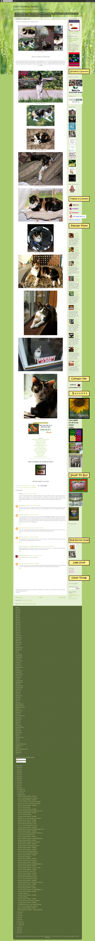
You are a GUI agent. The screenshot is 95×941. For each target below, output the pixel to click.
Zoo (16, 754)
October (20, 792)
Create (17, 664)
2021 (17, 625)
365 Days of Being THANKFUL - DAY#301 (27, 821)
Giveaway (18, 685)
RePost (17, 720)
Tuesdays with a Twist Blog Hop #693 (76, 249)
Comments (19, 761)
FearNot (17, 672)
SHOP (17, 724)
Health (17, 692)
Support (70, 13)
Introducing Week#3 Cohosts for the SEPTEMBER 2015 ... (31, 864)
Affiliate (17, 640)
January (20, 924)
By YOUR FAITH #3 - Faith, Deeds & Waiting (74, 40)
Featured (21, 487)
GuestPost (18, 689)
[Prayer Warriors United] (76, 467)
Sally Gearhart (22, 505)
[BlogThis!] (42, 485)
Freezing (17, 677)
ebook (17, 669)
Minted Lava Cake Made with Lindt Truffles (76, 350)
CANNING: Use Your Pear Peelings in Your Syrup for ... (30, 818)
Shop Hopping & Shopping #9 (24, 856)
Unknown (21, 514)
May (19, 917)
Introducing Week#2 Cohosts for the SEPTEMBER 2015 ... (31, 889)
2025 (17, 632)
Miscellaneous (27, 487)
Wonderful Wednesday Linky (40, 456)
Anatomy (17, 644)
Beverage (18, 649)
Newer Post (19, 597)
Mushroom (18, 710)
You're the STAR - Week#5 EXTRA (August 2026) (74, 595)
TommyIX (72, 936)
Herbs (17, 694)
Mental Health (19, 704)
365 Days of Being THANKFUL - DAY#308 (27, 796)
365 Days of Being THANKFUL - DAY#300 (27, 827)
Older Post (62, 597)
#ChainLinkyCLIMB (40, 443)
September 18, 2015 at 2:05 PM (46, 546)
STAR (17, 729)
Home (17, 13)
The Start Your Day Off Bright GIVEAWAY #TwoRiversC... (30, 832)
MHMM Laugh (19, 705)
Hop (16, 697)
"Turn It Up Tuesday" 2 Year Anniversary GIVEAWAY (29, 801)
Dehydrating (18, 667)
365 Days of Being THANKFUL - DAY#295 (27, 847)
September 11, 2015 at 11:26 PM (36, 527)
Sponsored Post (19, 727)
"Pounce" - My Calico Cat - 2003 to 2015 (27, 871)
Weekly (17, 750)
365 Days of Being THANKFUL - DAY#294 (27, 849)
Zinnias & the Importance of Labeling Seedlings (76, 279)
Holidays (17, 695)
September (20, 794)
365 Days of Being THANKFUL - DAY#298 (27, 836)
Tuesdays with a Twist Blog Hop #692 (76, 293)
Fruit (17, 679)
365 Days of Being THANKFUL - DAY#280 (27, 902)
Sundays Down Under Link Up (40, 449)
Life (16, 700)
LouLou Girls (40, 455)
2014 (17, 614)
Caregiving (18, 655)
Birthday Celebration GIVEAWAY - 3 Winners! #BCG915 (30, 909)
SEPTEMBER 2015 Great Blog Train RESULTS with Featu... (31, 829)
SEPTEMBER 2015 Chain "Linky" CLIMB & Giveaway (29, 904)
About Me (23, 13)
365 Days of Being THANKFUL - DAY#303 (27, 816)
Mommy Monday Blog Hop (40, 451)
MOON (17, 709)
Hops (26, 15)
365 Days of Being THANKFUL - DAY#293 (27, 854)
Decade (17, 665)
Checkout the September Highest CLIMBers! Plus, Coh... (30, 810)
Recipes (17, 719)
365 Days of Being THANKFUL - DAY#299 (27, 831)
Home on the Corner (23, 527)
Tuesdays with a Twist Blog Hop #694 (76, 321)
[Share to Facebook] (45, 485)
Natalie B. (21, 537)
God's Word (57, 13)
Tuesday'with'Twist (20, 744)
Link (16, 702)
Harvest (17, 690)
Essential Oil (18, 670)
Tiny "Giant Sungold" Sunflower (25, 814)
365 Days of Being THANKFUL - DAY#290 (27, 865)
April (19, 919)
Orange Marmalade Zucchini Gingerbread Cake (28, 845)
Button (17, 650)
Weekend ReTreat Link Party (40, 445)
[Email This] (41, 485)
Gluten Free (18, 687)
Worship (50, 13)
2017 (17, 619)
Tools (17, 740)
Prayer (29, 13)
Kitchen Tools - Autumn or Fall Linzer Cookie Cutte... (29, 803)
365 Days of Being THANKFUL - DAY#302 (27, 820)
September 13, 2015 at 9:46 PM (31, 537)
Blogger (48, 937)
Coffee (17, 662)
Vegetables (18, 745)
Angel (17, 645)
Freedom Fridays (40, 446)
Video (17, 747)
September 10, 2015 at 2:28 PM (30, 493)
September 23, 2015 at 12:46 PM (31, 563)
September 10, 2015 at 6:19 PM (33, 505)
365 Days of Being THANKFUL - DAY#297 (27, 840)
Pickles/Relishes (19, 715)
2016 (17, 617)
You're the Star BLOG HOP (39, 13)
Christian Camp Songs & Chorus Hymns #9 (27, 860)
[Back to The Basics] (76, 452)
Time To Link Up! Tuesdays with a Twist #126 (28, 906)
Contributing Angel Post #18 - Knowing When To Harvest (30, 882)
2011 (17, 609)
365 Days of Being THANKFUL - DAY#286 (27, 880)
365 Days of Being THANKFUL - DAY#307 (27, 799)
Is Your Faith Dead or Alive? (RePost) (26, 834)
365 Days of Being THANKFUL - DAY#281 (27, 898)
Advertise (64, 13)
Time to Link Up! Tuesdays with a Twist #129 (27, 825)
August (19, 912)
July (19, 913)
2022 (17, 627)
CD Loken (21, 563)
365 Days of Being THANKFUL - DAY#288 (27, 873)
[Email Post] (38, 485)
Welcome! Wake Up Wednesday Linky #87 (27, 823)
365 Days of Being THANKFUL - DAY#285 (27, 884)
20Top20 (17, 635)
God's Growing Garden (26, 6)
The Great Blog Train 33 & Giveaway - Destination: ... (29, 900)
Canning (17, 654)
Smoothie (18, 725)
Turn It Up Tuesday (40, 454)
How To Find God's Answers (24, 807)
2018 (17, 620)
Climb (17, 659)
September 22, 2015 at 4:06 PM (35, 555)
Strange (17, 730)
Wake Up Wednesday (20, 749)
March (19, 921)
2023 (17, 629)
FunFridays (18, 680)
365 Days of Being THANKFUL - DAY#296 (27, 843)
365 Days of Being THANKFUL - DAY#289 (27, 869)
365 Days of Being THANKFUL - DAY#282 (27, 895)
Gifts (17, 684)
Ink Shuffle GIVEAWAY (23, 897)
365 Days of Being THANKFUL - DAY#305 (27, 809)
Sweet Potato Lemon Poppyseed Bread (76, 308)
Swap (76, 13)
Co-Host (17, 660)
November (20, 791)
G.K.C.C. (32, 15)
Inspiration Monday (40, 452)
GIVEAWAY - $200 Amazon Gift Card (76, 363)
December (20, 789)
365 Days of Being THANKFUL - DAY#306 (27, 805)
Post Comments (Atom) (27, 600)
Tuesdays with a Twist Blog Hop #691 (76, 335)
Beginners (18, 647)
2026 (17, 634)
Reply (20, 501)
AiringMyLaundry (23, 555)
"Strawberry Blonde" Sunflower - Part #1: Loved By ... (29, 867)
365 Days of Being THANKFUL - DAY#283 (27, 891)
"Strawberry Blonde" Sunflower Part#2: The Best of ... (29, 842)
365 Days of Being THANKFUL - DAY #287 (27, 875)
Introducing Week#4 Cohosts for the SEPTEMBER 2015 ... (31, 838)
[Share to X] (43, 485)
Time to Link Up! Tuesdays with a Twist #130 (27, 798)
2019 (17, 622)
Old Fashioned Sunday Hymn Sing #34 (26, 886)
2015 (17, 615)
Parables (17, 712)
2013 (17, 612)
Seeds (17, 722)
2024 (17, 630)
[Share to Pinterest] (46, 485)
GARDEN (18, 682)
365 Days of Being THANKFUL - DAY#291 (27, 862)
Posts (18, 759)
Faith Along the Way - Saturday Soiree (40, 439)
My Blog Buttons (19, 15)
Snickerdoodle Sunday (40, 441)
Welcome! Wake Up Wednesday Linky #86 (27, 851)
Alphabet (17, 642)
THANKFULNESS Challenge (43, 15)
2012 (17, 610)
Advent (17, 637)
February (20, 923)
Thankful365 (33, 487)
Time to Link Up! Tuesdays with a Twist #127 (27, 878)
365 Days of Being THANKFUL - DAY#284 (27, 887)
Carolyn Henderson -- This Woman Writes (29, 546)
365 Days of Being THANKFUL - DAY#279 (27, 907)
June (19, 915)
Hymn (17, 699)
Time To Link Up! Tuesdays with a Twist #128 (28, 853)
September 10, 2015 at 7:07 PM (31, 514)
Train (17, 742)
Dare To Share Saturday (40, 448)
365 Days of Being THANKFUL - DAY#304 (27, 812)
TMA (17, 739)
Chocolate (18, 657)
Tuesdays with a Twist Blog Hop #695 (76, 235)
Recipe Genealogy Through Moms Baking (76, 264)
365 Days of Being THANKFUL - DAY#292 (27, 858)
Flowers (17, 675)
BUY (16, 652)
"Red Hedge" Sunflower (23, 893)
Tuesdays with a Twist (41, 442)
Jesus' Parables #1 (73, 598)
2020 (17, 624)
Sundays (17, 732)
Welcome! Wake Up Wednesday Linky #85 (27, 876)
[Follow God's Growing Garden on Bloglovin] (75, 220)
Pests (17, 714)
